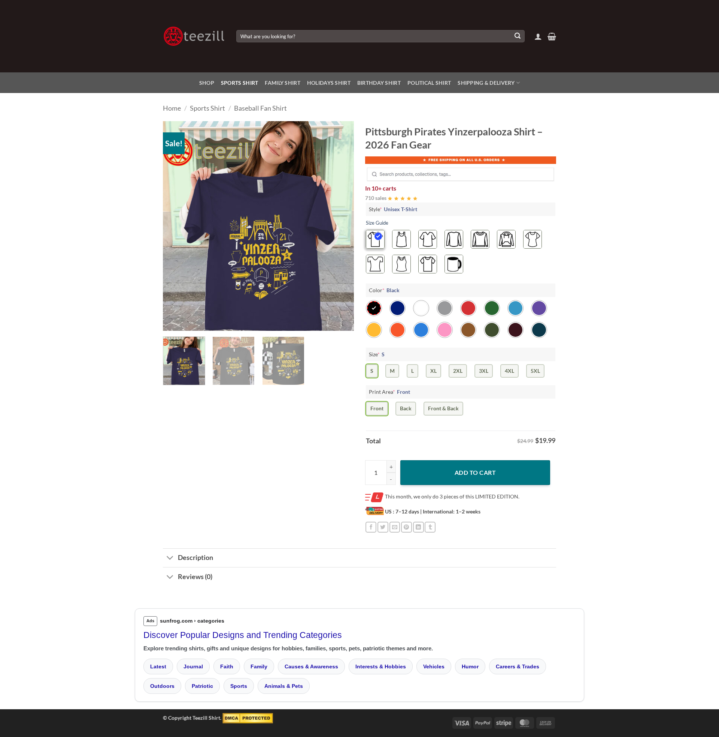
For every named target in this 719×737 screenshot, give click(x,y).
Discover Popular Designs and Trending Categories (242, 635)
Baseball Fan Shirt (260, 108)
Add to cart (475, 472)
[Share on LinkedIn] (418, 527)
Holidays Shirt (329, 83)
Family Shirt (282, 83)
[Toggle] (170, 559)
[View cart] (551, 36)
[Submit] (517, 36)
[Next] (341, 226)
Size (377, 354)
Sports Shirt (239, 83)
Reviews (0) (195, 577)
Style (393, 209)
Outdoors (162, 686)
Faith (226, 666)
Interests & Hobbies (380, 666)
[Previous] (176, 226)
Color (384, 290)
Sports (238, 686)
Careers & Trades (517, 666)
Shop (206, 83)
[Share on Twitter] (382, 527)
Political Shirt (429, 83)
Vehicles (434, 666)
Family (259, 666)
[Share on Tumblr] (430, 527)
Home (172, 108)
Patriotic (202, 686)
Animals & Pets (283, 686)
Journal (193, 666)
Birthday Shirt (379, 83)
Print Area (389, 392)
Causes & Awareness (311, 666)
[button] (538, 36)
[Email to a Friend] (394, 527)
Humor (470, 666)
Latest (158, 666)
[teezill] (194, 36)
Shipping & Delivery (486, 83)
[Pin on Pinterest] (406, 527)
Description (195, 557)
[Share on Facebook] (370, 527)
